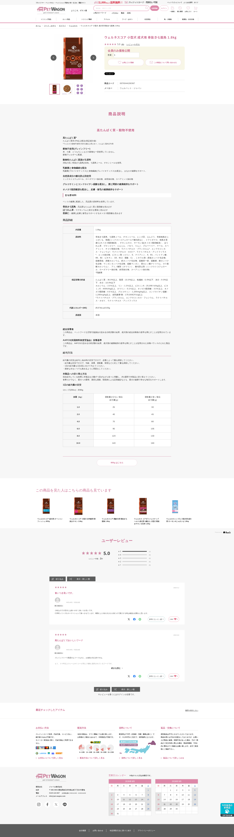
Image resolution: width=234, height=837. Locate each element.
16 (112, 804)
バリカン (115, 13)
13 (136, 799)
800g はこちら (117, 463)
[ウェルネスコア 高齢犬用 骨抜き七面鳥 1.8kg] (115, 506)
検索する (147, 8)
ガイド (196, 2)
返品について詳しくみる (173, 758)
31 (118, 813)
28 (142, 808)
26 (130, 808)
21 (142, 804)
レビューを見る (133, 44)
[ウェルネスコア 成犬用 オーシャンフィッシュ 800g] (50, 506)
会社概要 (82, 831)
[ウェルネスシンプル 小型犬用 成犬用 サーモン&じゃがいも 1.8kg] (179, 506)
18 (124, 804)
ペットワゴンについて (174, 2)
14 (142, 799)
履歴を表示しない (191, 710)
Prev (53, 58)
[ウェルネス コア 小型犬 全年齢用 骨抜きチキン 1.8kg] (83, 506)
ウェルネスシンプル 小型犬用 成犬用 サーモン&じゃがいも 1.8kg (178, 520)
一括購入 (172, 11)
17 (118, 804)
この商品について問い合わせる (165, 62)
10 (118, 799)
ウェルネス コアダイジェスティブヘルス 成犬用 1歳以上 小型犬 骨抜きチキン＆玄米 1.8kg (146, 521)
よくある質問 (187, 2)
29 (148, 808)
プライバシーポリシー (146, 831)
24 (118, 808)
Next (93, 58)
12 (130, 799)
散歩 (122, 13)
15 (148, 799)
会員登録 (154, 8)
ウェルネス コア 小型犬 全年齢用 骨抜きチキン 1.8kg (83, 520)
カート (196, 11)
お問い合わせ (98, 831)
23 (112, 808)
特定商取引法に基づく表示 (120, 831)
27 (136, 808)
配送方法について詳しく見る (92, 758)
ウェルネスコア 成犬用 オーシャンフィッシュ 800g (50, 520)
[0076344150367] (54, 89)
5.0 (106, 553)
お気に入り (188, 11)
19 (130, 804)
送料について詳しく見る (131, 758)
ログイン (164, 8)
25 (124, 808)
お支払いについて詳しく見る (50, 758)
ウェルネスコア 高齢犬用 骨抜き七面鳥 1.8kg (114, 520)
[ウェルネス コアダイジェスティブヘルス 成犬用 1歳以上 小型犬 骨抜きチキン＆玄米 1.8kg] (147, 506)
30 (112, 813)
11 (124, 799)
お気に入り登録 (128, 62)
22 (148, 804)
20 (136, 804)
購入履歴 (180, 11)
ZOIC (129, 13)
